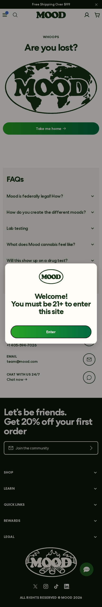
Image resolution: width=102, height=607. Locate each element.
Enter (51, 331)
